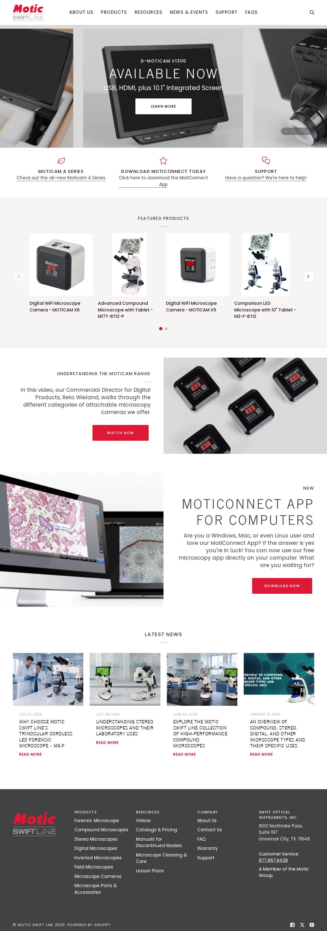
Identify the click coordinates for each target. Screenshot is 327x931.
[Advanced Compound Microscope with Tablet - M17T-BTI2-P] (129, 264)
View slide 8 (309, 131)
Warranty (207, 848)
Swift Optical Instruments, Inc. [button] (278, 815)
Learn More (163, 106)
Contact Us (209, 830)
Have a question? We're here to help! (266, 178)
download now (282, 585)
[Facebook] (292, 925)
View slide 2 (289, 131)
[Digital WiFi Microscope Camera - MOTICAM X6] (61, 264)
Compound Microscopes (101, 830)
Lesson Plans (150, 871)
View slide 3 (292, 131)
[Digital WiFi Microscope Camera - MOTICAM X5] (197, 264)
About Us (207, 820)
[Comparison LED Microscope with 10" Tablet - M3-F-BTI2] (265, 264)
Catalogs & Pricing (156, 830)
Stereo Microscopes (96, 839)
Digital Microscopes (95, 848)
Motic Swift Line (36, 924)
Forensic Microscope (96, 820)
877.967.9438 (273, 860)
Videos (143, 820)
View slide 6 (302, 131)
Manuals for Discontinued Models (159, 842)
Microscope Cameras (98, 876)
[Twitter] (302, 925)
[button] (114, 12)
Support (205, 858)
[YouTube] (312, 925)
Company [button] (207, 812)
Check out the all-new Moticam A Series (61, 178)
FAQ (201, 839)
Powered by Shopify (89, 924)
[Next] (308, 276)
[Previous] (19, 276)
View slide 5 (299, 131)
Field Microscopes (93, 867)
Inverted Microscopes (98, 858)
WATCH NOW (120, 432)
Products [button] (85, 812)
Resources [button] (147, 812)
